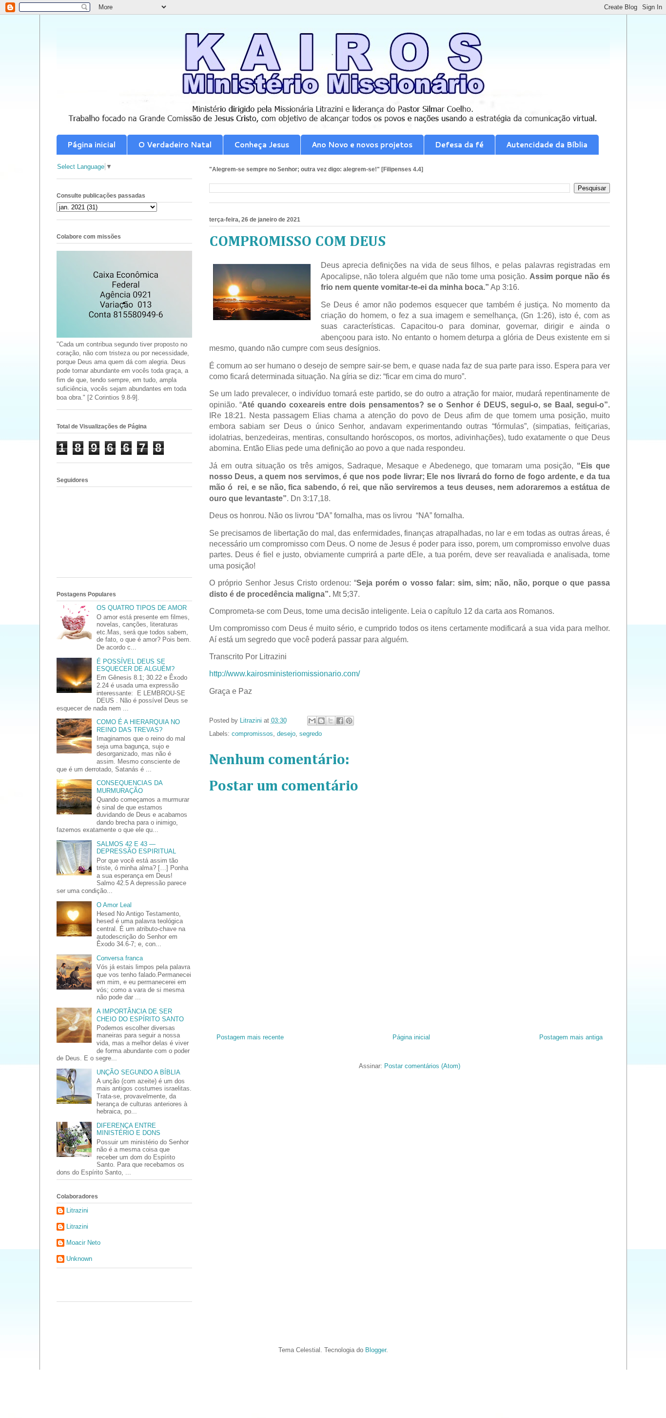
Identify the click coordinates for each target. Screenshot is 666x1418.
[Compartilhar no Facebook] (340, 721)
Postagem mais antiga (571, 1037)
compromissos (252, 733)
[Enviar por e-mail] (312, 721)
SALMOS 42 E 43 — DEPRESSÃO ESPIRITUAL (136, 847)
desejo (286, 733)
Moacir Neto (83, 1242)
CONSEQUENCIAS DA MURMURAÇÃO (129, 786)
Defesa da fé (459, 145)
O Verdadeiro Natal (175, 145)
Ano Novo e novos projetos (362, 145)
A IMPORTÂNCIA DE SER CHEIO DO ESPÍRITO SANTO (140, 1015)
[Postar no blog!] (321, 721)
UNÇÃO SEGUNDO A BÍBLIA (138, 1072)
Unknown (79, 1258)
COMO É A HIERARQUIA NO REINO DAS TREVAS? (138, 725)
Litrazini (77, 1210)
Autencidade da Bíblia (547, 145)
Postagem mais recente (250, 1037)
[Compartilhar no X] (330, 721)
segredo (310, 733)
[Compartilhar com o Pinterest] (349, 721)
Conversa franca (120, 958)
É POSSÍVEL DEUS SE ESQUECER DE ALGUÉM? (136, 665)
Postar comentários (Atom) (422, 1066)
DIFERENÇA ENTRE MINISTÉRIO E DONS (128, 1129)
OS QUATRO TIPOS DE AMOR (142, 607)
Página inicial (91, 145)
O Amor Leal (114, 905)
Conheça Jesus (261, 145)
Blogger (375, 1350)
